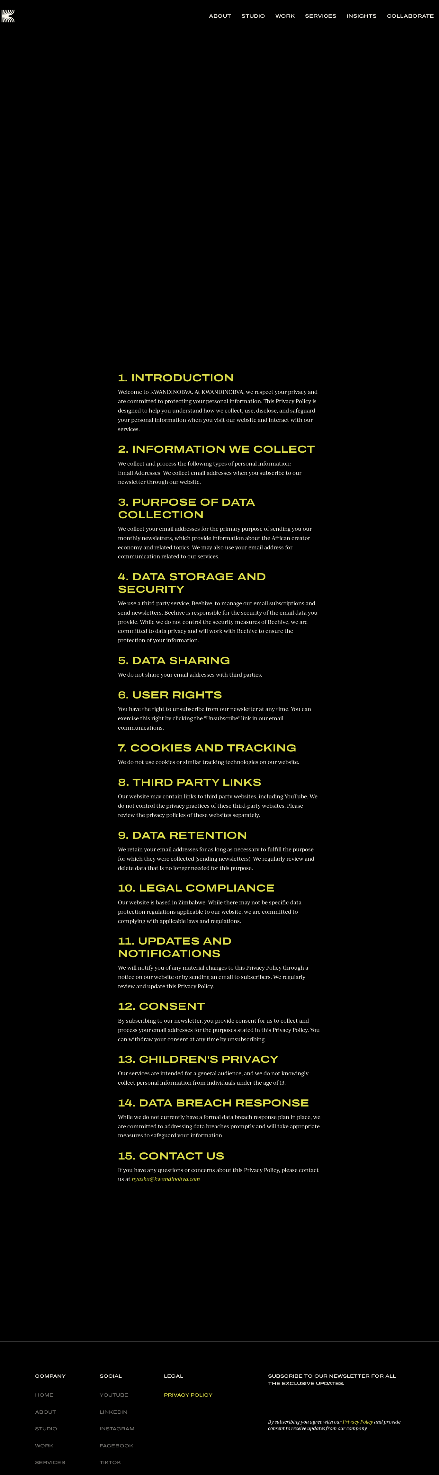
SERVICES (320, 16)
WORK (285, 16)
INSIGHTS (362, 16)
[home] (8, 16)
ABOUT (220, 16)
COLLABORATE (410, 16)
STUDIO (253, 16)
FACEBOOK (116, 1445)
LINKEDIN (114, 1412)
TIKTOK (110, 1462)
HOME (44, 1395)
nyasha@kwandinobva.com (166, 1179)
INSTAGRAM (117, 1428)
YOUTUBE (114, 1395)
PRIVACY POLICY (188, 1395)
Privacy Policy (358, 1421)
